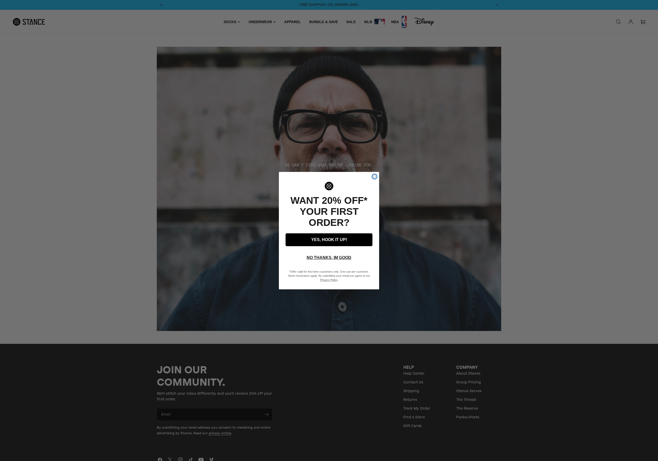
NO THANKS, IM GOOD (329, 257)
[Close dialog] (374, 176)
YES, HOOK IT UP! (329, 239)
